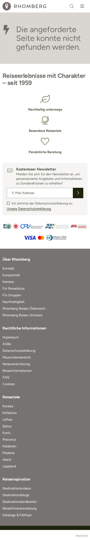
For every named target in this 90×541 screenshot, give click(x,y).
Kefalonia (10, 413)
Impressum (11, 337)
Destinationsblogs (16, 495)
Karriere (8, 282)
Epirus (7, 426)
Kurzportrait (11, 275)
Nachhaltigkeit (13, 302)
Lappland (9, 466)
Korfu (7, 433)
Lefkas (7, 419)
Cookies (9, 384)
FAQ (6, 377)
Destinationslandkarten (20, 502)
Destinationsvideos (17, 488)
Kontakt (8, 268)
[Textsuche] (72, 6)
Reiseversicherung (16, 364)
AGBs (7, 344)
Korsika (8, 406)
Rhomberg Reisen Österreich (24, 308)
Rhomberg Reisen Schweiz (23, 315)
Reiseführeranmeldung (19, 508)
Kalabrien (9, 446)
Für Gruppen (12, 295)
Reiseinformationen (17, 371)
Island (7, 460)
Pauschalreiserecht (17, 357)
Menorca (9, 439)
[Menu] (82, 6)
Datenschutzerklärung (19, 351)
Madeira (8, 453)
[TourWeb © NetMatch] (81, 535)
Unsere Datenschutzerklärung (29, 209)
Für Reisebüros (13, 288)
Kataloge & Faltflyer (17, 515)
